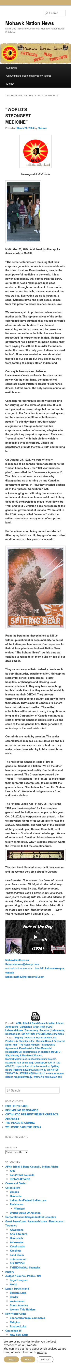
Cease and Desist (15, 1183)
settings (42, 1352)
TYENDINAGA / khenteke (50, 1034)
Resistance (16, 1204)
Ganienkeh (26, 1026)
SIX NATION (28, 1034)
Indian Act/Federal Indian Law (28, 1200)
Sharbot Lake (18, 1326)
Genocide (15, 1196)
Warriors (19, 1208)
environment (17, 1301)
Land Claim (17, 1255)
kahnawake (57, 1030)
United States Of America (25, 1213)
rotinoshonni (18, 1259)
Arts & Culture (18, 1234)
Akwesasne (12, 1026)
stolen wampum (55, 1073)
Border (14, 1297)
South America (19, 1305)
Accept (11, 1359)
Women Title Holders (23, 1309)
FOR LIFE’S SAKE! (16, 1106)
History (9, 1271)
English (10, 83)
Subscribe (11, 67)
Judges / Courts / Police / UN (23, 1276)
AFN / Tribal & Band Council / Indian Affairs (40, 1023)
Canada (14, 1192)
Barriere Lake (18, 1293)
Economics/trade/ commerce (27, 1318)
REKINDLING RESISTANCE (21, 1110)
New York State (19, 1335)
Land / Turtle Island (17, 1288)
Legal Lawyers (18, 1280)
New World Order (15, 1313)
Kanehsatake (12, 1034)
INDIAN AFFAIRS (20, 1179)
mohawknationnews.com (19, 968)
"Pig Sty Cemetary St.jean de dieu (33, 1037)
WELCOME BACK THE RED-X (23, 1127)
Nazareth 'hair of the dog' (19, 1062)
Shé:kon (42, 128)
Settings (45, 1359)
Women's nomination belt (48, 1077)
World (13, 1284)
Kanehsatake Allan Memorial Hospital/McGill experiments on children (28, 1050)
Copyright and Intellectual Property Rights (28, 75)
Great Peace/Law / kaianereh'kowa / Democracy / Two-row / (29, 1028)
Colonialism (12, 1187)
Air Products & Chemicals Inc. (30, 1039)
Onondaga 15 (13, 1330)
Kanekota (15, 1250)
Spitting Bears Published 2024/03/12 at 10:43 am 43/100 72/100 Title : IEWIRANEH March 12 (32, 1069)
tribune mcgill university (18, 1077)
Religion (15, 1322)
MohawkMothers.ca (17, 960)
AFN (12, 1171)
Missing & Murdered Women (26, 1055)
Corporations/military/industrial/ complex (30, 1217)
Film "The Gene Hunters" (27, 1044)
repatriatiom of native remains (33, 1066)
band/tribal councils (22, 1175)
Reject (27, 1359)
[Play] (35, 937)
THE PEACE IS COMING (20, 1123)
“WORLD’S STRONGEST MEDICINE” (18, 115)
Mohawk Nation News (29, 23)
